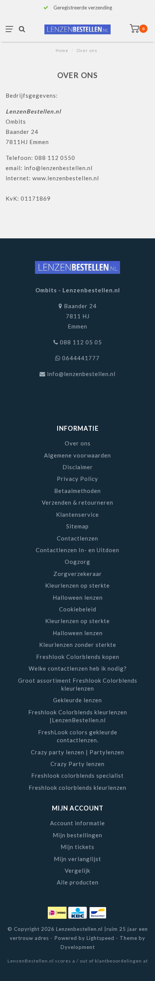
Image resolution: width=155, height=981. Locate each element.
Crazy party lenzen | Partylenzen (77, 752)
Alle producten (78, 882)
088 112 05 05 (81, 342)
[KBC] (78, 911)
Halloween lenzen (78, 597)
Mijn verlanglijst (77, 858)
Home (62, 50)
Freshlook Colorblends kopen (77, 656)
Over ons (78, 443)
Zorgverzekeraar (77, 573)
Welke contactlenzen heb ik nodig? (78, 668)
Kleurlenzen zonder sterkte (77, 644)
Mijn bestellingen (77, 835)
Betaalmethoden (77, 490)
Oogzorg (77, 561)
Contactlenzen (77, 538)
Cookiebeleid (77, 609)
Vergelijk (77, 870)
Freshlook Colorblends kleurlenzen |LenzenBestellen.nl (77, 716)
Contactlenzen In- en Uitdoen (77, 550)
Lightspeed (100, 938)
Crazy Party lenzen (77, 763)
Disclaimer (77, 467)
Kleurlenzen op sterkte (77, 585)
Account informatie (77, 823)
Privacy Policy (77, 478)
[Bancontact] (97, 911)
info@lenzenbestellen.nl (81, 373)
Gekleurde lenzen (77, 700)
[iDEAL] (58, 911)
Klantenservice (77, 514)
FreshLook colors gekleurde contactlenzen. (77, 736)
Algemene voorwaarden (77, 455)
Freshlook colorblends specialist (77, 775)
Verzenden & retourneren (77, 502)
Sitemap (77, 526)
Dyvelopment (78, 947)
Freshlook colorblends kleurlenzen (77, 787)
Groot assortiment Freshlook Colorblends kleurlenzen (77, 684)
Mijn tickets (77, 846)
